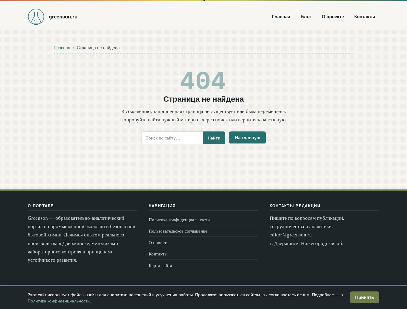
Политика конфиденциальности (179, 219)
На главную (247, 137)
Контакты (364, 16)
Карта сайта (160, 265)
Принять (364, 297)
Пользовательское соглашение (178, 231)
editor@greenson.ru (291, 234)
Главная (281, 16)
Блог (306, 16)
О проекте (333, 16)
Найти (214, 138)
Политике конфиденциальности (59, 300)
